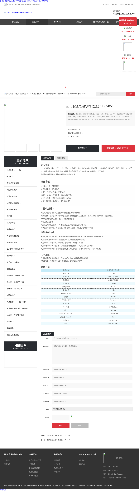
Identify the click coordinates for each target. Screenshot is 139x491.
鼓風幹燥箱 (11, 223)
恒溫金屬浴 (11, 269)
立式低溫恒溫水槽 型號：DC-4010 (58, 440)
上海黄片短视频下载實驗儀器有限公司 (26, 4)
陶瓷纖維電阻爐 (13, 236)
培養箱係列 (11, 229)
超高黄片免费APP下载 (15, 315)
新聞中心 (57, 22)
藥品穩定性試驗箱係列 (15, 249)
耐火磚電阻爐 (12, 242)
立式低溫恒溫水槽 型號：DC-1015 (58, 435)
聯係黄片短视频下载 (127, 4)
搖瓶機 (9, 216)
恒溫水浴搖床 (12, 196)
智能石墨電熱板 (13, 335)
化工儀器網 (98, 485)
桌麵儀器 (10, 328)
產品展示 (35, 22)
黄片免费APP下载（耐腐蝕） (18, 308)
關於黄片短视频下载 (101, 22)
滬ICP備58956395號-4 (69, 485)
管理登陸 (82, 485)
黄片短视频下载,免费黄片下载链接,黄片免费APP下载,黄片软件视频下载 (24, 1)
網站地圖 (3, 490)
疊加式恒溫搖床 (13, 183)
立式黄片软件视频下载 (36, 94)
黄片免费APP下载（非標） (17, 302)
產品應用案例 (58, 468)
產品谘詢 (82, 148)
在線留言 (115, 4)
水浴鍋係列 (11, 256)
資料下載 (57, 472)
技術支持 (79, 22)
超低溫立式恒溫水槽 (14, 289)
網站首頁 (15, 22)
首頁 (16, 94)
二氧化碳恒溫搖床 (14, 203)
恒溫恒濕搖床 (12, 209)
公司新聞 (57, 460)
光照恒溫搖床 (12, 190)
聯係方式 (82, 464)
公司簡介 (7, 460)
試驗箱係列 (11, 295)
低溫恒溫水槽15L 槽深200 (55, 94)
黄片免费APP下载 (14, 170)
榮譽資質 (7, 464)
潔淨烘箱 (10, 322)
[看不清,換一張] (88, 416)
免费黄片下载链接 (14, 262)
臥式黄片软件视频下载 (15, 275)
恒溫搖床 (10, 176)
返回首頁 (106, 4)
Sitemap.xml (107, 485)
